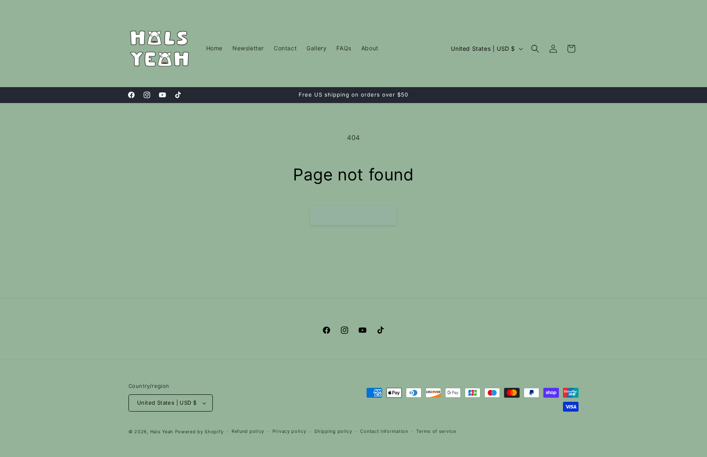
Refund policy (248, 431)
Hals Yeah (161, 431)
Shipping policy (333, 431)
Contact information (384, 431)
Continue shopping (353, 215)
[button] (535, 49)
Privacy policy (289, 431)
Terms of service (436, 431)
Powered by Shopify (199, 431)
